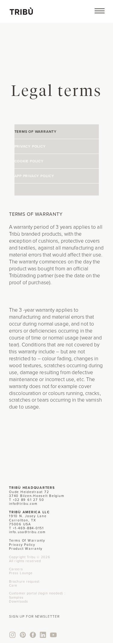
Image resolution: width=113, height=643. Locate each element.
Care (13, 585)
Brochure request (24, 581)
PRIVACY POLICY (30, 146)
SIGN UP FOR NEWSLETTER (34, 616)
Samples (16, 597)
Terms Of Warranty (27, 540)
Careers (16, 569)
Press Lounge (21, 573)
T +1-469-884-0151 (26, 528)
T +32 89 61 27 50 (26, 499)
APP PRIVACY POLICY (34, 176)
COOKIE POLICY (29, 161)
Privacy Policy (22, 544)
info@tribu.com (23, 503)
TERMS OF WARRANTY (35, 131)
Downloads (18, 601)
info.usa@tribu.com (27, 532)
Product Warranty (25, 548)
